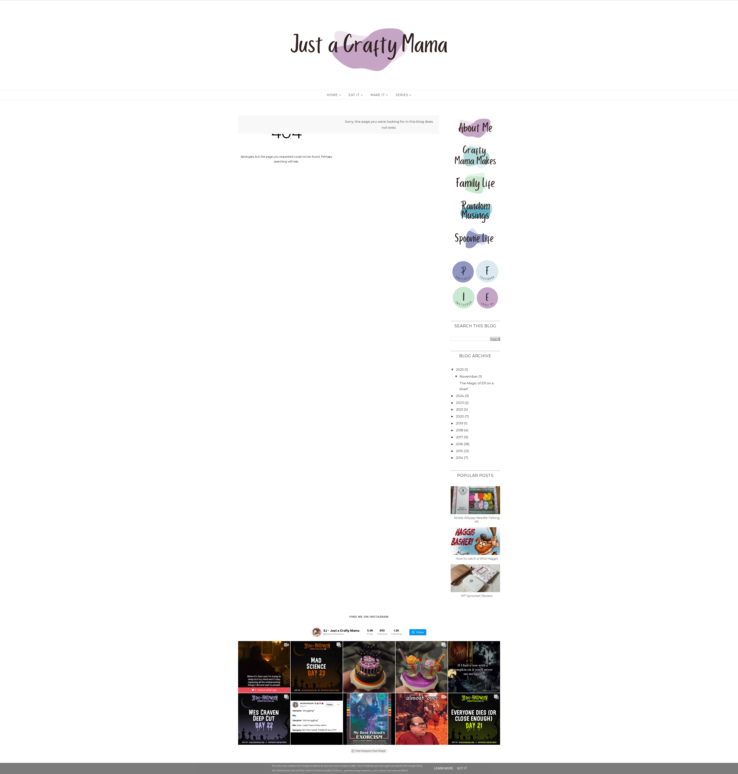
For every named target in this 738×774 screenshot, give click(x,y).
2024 (460, 396)
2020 (460, 416)
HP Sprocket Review (477, 596)
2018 (459, 430)
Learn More (443, 768)
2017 (459, 437)
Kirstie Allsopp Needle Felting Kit (476, 519)
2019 (459, 423)
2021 (459, 409)
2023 (460, 403)
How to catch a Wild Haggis (477, 558)
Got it (462, 768)
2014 (459, 458)
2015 (459, 451)
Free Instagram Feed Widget (371, 751)
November (469, 376)
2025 (460, 369)
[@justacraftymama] (316, 632)
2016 (459, 444)
